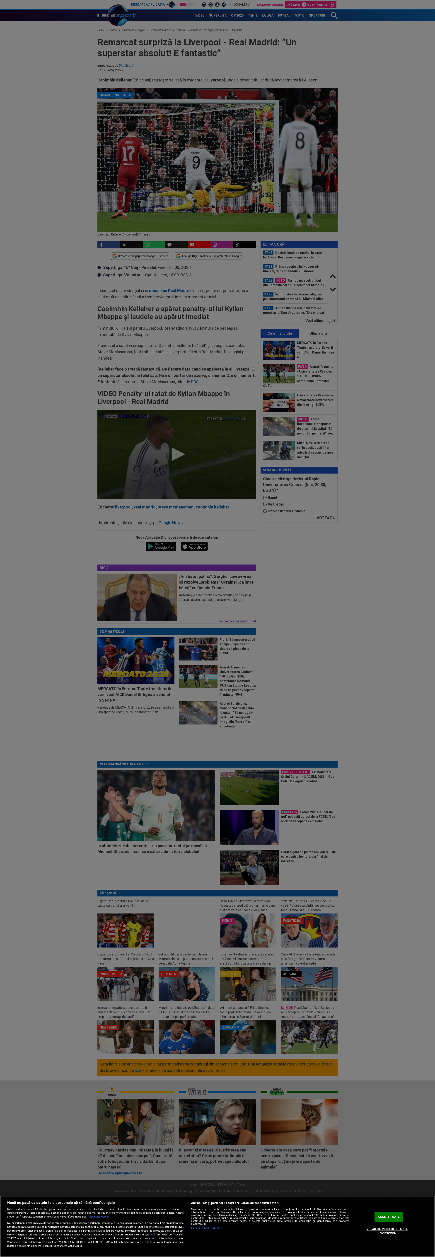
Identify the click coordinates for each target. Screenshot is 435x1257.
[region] (217, 1226)
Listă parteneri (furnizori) (206, 1228)
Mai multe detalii (98, 1216)
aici (152, 1234)
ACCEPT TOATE (388, 1217)
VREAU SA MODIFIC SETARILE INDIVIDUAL (387, 1230)
